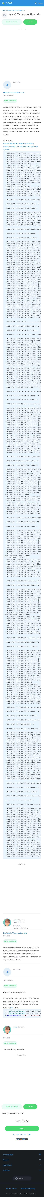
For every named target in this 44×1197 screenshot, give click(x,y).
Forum (4, 10)
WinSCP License (11, 1189)
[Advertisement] (22, 52)
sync (11, 1007)
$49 (21, 1134)
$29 (18, 1134)
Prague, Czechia (23, 928)
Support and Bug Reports (15, 10)
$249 (29, 1134)
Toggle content (22, 1154)
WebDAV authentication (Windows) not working (18, 144)
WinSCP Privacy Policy (28, 1189)
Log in (30, 22)
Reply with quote (10, 100)
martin (15, 920)
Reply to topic (12, 22)
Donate (22, 1128)
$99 (25, 1134)
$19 (14, 1134)
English (21, 1178)
